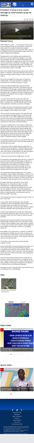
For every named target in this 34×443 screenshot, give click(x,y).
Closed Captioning (17, 412)
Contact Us (17, 418)
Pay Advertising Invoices (17, 424)
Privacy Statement (17, 420)
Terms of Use (17, 422)
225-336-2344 (17, 429)
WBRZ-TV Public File (17, 416)
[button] (17, 30)
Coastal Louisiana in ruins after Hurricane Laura (8, 291)
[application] (17, 30)
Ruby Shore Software (22, 433)
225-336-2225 (11, 427)
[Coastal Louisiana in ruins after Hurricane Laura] (8, 283)
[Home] (6, 5)
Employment (17, 414)
